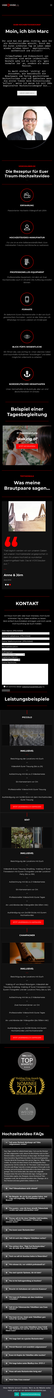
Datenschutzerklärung (32, 687)
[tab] (27, 1143)
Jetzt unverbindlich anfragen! (27, 807)
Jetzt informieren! (27, 446)
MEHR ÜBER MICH (27, 93)
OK (17, 1394)
